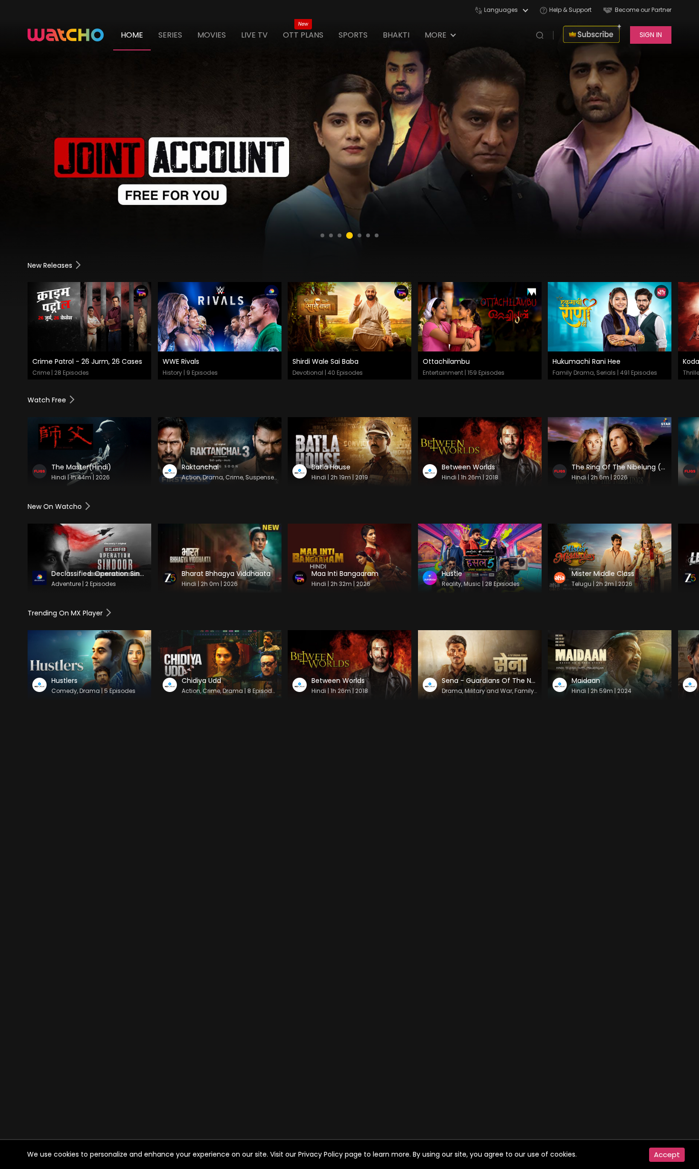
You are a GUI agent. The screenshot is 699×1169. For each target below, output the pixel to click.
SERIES (170, 34)
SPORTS (353, 34)
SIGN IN (651, 34)
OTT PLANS (303, 34)
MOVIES (211, 34)
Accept (667, 1154)
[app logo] (70, 34)
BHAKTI (396, 34)
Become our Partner (643, 10)
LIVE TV (254, 34)
